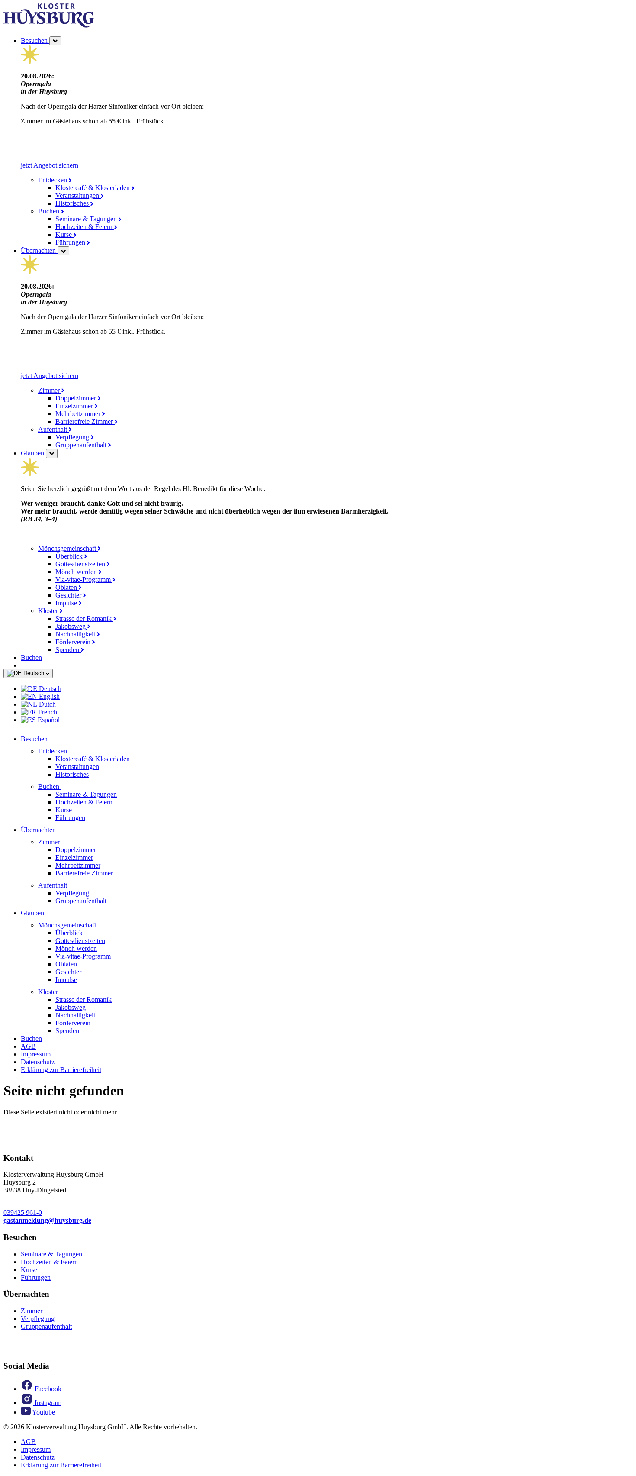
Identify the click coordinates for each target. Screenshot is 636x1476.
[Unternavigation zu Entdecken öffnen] (74, 751)
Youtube (43, 1412)
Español (48, 719)
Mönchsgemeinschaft (68, 548)
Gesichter (69, 595)
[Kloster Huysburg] (48, 25)
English (48, 696)
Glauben (33, 453)
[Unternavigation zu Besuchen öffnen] (54, 739)
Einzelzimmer (75, 406)
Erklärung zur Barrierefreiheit (61, 1069)
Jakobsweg (71, 626)
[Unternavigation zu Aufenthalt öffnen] (74, 885)
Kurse (64, 234)
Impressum (36, 1054)
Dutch (46, 704)
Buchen (49, 211)
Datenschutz (38, 1062)
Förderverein (73, 642)
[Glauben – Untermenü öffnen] (52, 453)
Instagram (47, 1402)
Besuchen (35, 40)
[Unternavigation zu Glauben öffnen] (51, 913)
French (46, 712)
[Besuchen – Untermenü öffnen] (55, 40)
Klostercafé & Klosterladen (93, 187)
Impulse (67, 603)
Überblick (69, 556)
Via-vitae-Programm (83, 579)
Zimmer (49, 390)
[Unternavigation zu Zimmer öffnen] (66, 842)
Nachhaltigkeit (76, 634)
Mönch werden (77, 571)
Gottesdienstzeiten (81, 564)
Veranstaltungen (78, 195)
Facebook (47, 1388)
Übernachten (39, 250)
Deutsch (34, 673)
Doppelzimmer (76, 398)
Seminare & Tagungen (87, 219)
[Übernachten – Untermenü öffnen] (63, 250)
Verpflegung (73, 437)
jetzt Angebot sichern (49, 165)
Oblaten (67, 587)
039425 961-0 (22, 1212)
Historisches (72, 203)
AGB (28, 1046)
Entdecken (53, 180)
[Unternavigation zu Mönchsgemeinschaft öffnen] (103, 925)
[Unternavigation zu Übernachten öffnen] (63, 829)
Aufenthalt (53, 429)
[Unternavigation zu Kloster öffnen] (65, 991)
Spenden (68, 649)
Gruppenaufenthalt (81, 445)
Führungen (71, 242)
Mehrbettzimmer (78, 413)
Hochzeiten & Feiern (84, 226)
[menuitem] (327, 689)
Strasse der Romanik (84, 618)
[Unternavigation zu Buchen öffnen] (66, 786)
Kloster (49, 610)
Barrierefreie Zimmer (85, 421)
